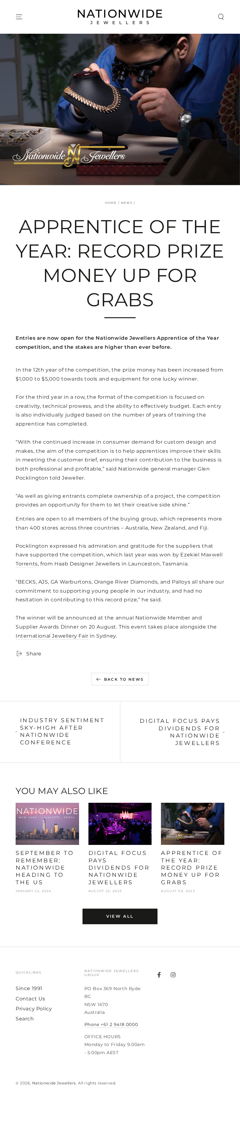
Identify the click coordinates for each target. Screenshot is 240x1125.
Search (25, 1019)
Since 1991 (29, 988)
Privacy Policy (34, 1009)
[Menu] (19, 17)
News (126, 203)
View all (120, 916)
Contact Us (30, 999)
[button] (221, 17)
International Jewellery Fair (52, 636)
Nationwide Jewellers (54, 1083)
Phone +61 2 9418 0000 (111, 1024)
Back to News (124, 679)
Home (111, 203)
